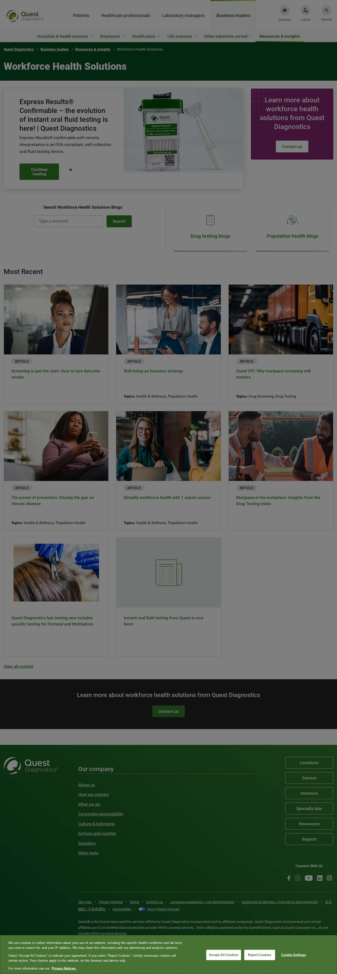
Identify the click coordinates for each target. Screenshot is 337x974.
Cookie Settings (293, 955)
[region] (168, 954)
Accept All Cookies (223, 955)
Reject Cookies (259, 955)
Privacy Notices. (64, 968)
